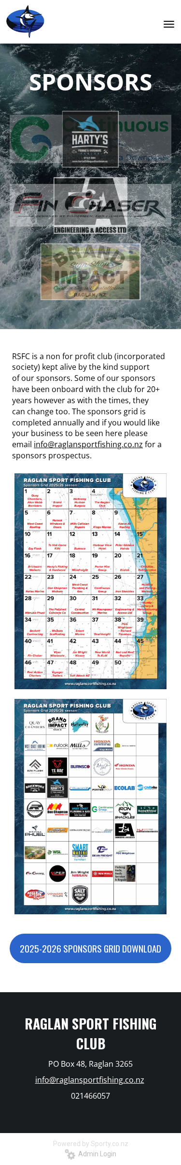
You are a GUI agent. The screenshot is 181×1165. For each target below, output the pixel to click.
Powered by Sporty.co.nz (90, 1144)
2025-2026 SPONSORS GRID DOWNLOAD (90, 948)
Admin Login (95, 1154)
